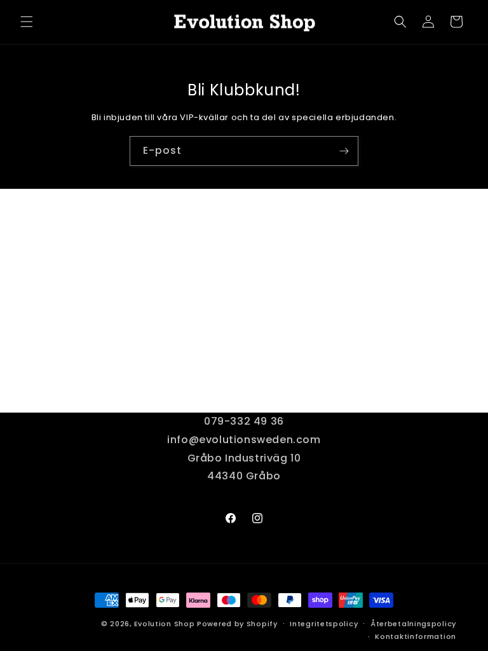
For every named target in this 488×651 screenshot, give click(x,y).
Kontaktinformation (415, 636)
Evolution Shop (164, 624)
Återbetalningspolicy (413, 624)
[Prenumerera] (344, 151)
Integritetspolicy (324, 624)
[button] (27, 22)
